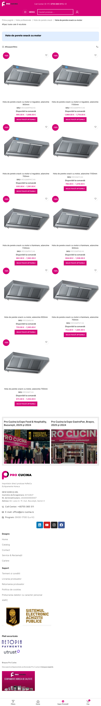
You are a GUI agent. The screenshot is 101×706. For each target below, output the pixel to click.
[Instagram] (54, 525)
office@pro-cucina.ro (23, 512)
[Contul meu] (77, 12)
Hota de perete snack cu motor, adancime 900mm (26, 317)
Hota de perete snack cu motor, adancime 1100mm (75, 173)
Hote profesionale (24, 20)
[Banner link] (27, 446)
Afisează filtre (11, 47)
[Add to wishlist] (46, 55)
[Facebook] (61, 525)
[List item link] (50, 539)
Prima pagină (8, 20)
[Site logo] (10, 4)
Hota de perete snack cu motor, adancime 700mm (26, 389)
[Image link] (17, 475)
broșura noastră (47, 667)
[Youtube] (47, 525)
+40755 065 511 (26, 506)
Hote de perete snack (43, 20)
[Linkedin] (39, 525)
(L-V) (59, 4)
